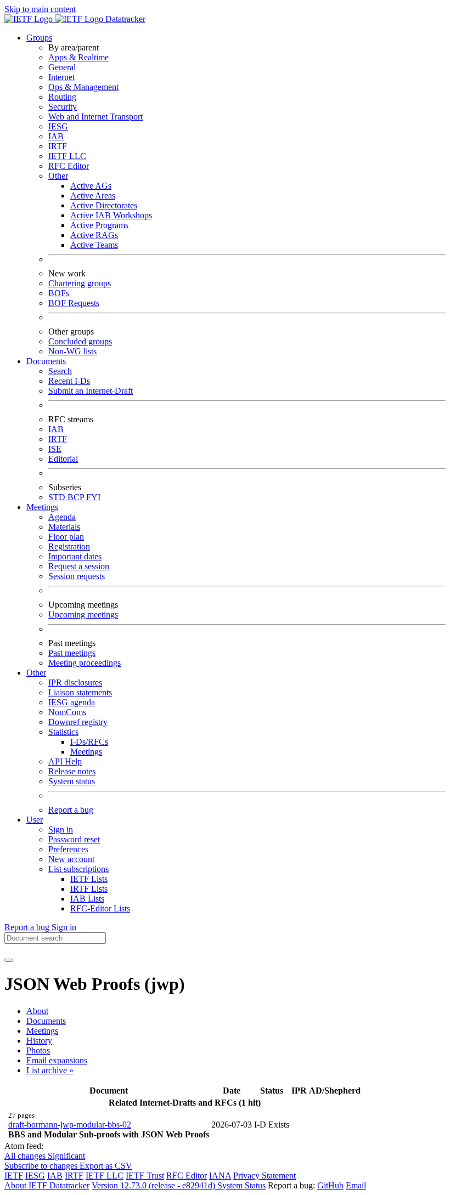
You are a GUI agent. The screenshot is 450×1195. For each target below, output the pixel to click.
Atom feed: (23, 1146)
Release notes (71, 771)
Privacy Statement (264, 1175)
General (62, 67)
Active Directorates (103, 205)
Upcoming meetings (83, 614)
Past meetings (71, 653)
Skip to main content (40, 9)
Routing (62, 96)
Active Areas (92, 195)
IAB (56, 136)
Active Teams (94, 245)
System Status (241, 1185)
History (39, 1040)
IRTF (57, 146)
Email (356, 1185)
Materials (64, 526)
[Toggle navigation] (8, 960)
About (37, 1011)
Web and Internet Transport (95, 116)
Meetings (86, 751)
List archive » (50, 1070)
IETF (13, 1175)
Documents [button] (46, 361)
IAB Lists (87, 898)
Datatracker (124, 19)
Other (58, 175)
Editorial (63, 458)
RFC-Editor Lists (100, 908)
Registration (69, 546)
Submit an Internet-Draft (90, 390)
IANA (220, 1175)
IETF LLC (67, 156)
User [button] (34, 819)
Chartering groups (79, 283)
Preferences (68, 849)
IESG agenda (71, 702)
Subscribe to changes (42, 1165)
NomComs (67, 712)
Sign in (60, 829)
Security (62, 106)
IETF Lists (89, 878)
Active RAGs (94, 235)
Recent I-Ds (69, 381)
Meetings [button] (42, 507)
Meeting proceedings (84, 662)
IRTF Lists (89, 888)
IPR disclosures (75, 682)
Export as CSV (106, 1165)
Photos (38, 1050)
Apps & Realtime (78, 57)
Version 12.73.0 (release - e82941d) (154, 1185)
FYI (93, 497)
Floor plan (66, 536)
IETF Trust (145, 1175)
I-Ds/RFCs (89, 741)
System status (71, 781)
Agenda (62, 517)
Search (60, 371)
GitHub (330, 1185)
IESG (58, 126)
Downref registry (78, 722)
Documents (46, 1021)
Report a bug (70, 809)
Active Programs (99, 225)
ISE (54, 449)
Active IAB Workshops (111, 215)
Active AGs (90, 185)
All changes (26, 1155)
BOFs (58, 293)
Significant (66, 1155)
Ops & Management (83, 87)
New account (71, 859)
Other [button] (36, 672)
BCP (77, 497)
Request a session (78, 566)
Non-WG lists (72, 351)
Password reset (74, 839)
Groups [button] (39, 37)
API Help (65, 761)
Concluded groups (80, 341)
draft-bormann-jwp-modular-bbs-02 (69, 1124)
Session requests (76, 576)
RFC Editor (68, 166)
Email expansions (56, 1060)
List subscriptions (78, 869)
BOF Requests (73, 303)
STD (58, 497)
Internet (61, 77)
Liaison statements (80, 692)
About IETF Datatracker (46, 1185)
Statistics (63, 732)
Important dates (75, 556)
